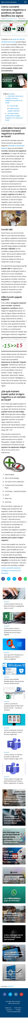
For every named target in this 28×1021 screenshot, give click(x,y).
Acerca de (8, 1008)
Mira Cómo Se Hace (14, 1003)
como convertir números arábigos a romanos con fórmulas (11, 570)
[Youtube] (21, 994)
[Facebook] (5, 994)
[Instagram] (16, 994)
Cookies (18, 1010)
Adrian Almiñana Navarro (11, 18)
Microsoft (11, 986)
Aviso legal (17, 1008)
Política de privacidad (14, 1011)
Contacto (9, 1010)
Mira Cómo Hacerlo (8, 2)
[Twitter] (10, 994)
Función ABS (14, 106)
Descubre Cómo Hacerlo (13, 1001)
